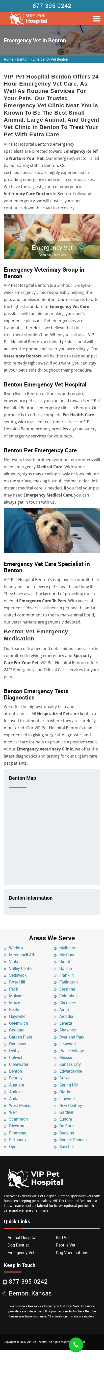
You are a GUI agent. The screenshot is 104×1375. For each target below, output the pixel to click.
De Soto (66, 1126)
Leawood (67, 1044)
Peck (13, 989)
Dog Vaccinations (72, 1252)
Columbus (68, 996)
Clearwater (18, 1064)
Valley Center (21, 968)
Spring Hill (68, 1085)
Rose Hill (17, 982)
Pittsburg (17, 1140)
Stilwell (65, 1078)
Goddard (16, 1030)
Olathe (65, 1092)
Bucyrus (66, 1133)
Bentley (15, 1078)
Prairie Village (71, 1050)
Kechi (14, 1009)
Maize (14, 1002)
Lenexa (65, 1023)
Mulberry (67, 948)
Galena (65, 968)
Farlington (68, 982)
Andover (16, 1092)
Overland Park (71, 1037)
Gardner (66, 1112)
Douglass (17, 1044)
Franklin (66, 975)
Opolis (14, 1146)
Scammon (18, 1119)
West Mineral (21, 1105)
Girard (64, 961)
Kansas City (70, 1064)
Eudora (65, 1119)
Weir (13, 1112)
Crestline (67, 989)
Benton (23, 59)
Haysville (17, 1016)
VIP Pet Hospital (37, 1342)
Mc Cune (67, 954)
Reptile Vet (65, 1245)
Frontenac (18, 1133)
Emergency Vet (21, 1252)
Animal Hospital (22, 1237)
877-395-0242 (52, 6)
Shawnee (67, 1030)
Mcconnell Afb (22, 954)
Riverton (16, 1126)
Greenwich (18, 1023)
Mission (66, 1057)
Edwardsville (70, 1071)
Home (8, 59)
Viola (13, 961)
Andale (15, 1098)
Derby (14, 1050)
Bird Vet (63, 1237)
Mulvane (16, 996)
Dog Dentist (18, 1245)
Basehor (66, 1146)
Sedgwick (18, 975)
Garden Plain (20, 1037)
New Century (70, 1105)
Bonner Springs (73, 1140)
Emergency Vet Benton (50, 59)
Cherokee (67, 1002)
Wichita (16, 948)
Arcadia (66, 1016)
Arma (64, 1009)
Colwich (16, 1057)
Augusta (16, 1085)
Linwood (67, 1098)
